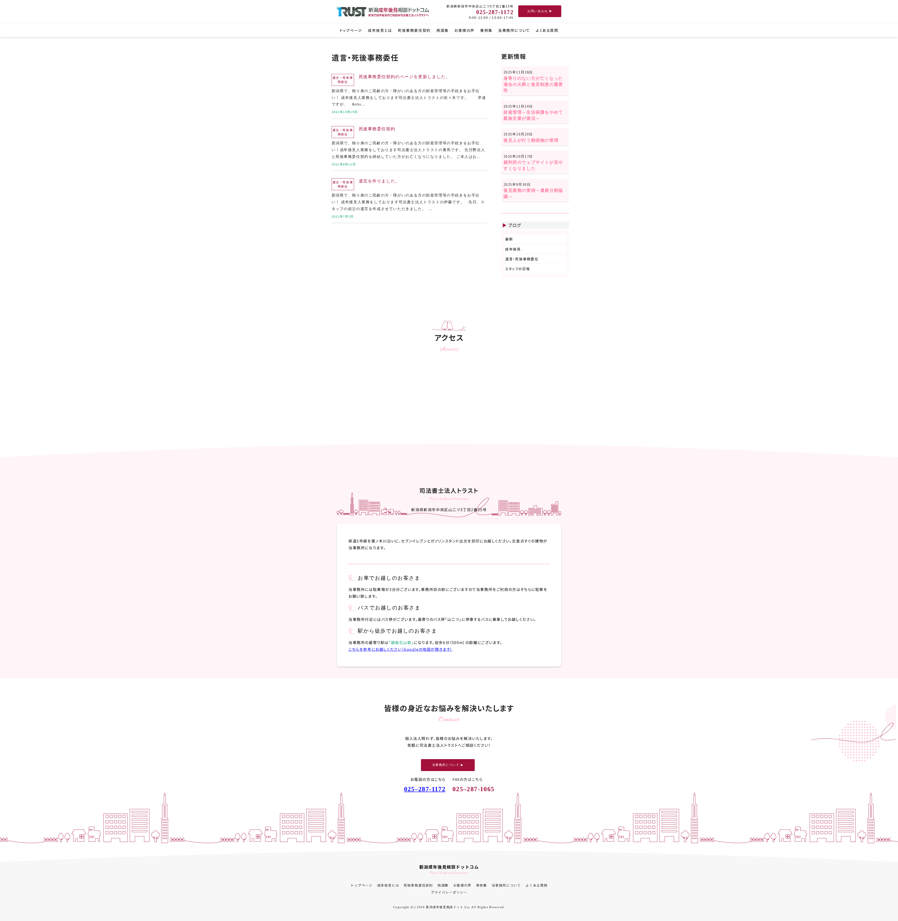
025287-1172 (424, 789)
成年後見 (513, 249)
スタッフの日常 (517, 268)
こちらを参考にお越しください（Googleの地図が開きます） (400, 649)
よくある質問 (547, 30)
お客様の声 (464, 30)
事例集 (486, 30)
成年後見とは (380, 30)
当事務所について (514, 30)
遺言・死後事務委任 (521, 258)
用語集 (442, 30)
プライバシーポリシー (449, 892)
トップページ (351, 30)
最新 (509, 239)
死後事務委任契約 (414, 30)
